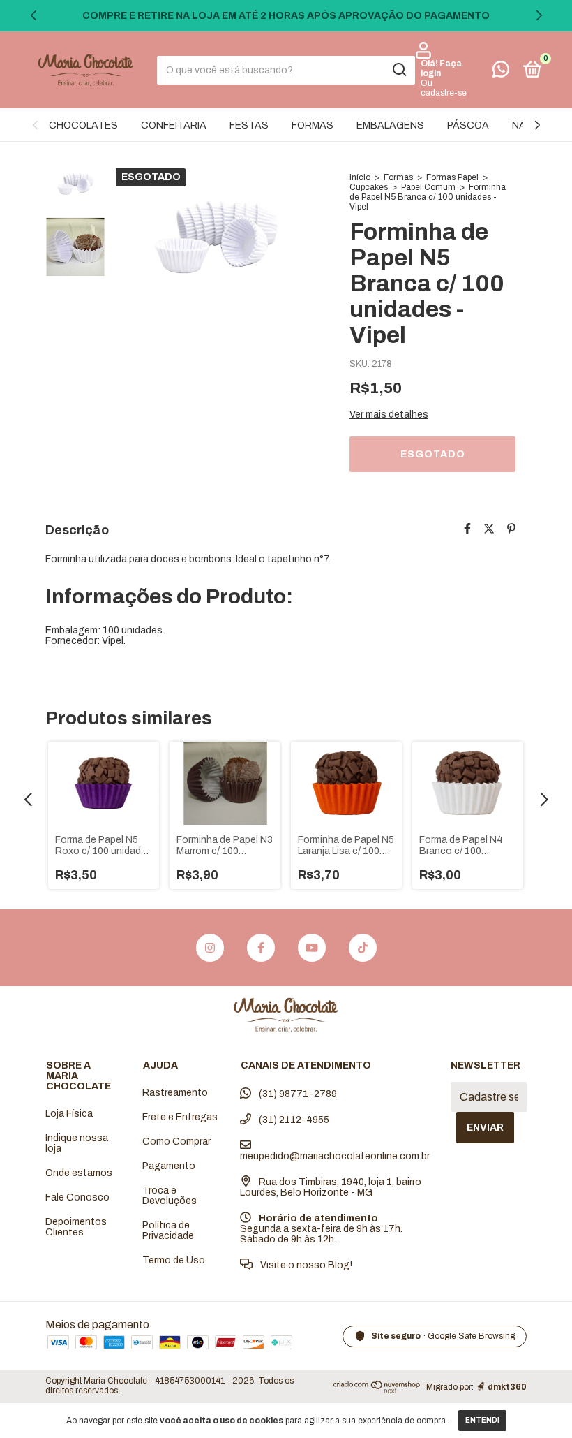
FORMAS (312, 125)
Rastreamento (175, 1092)
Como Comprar (176, 1141)
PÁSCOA (468, 125)
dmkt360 (507, 1387)
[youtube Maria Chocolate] (312, 948)
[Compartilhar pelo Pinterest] (511, 529)
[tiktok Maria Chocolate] (363, 948)
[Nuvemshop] (377, 1389)
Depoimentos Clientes (76, 1227)
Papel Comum (428, 187)
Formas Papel (452, 177)
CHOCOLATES (83, 125)
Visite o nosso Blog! (305, 1265)
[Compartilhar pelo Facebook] (467, 529)
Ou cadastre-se (444, 88)
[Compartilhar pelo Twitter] (489, 529)
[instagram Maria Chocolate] (210, 948)
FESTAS (249, 125)
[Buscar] (398, 69)
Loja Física (69, 1113)
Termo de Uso (173, 1260)
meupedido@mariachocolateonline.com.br (335, 1156)
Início (359, 177)
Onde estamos (78, 1173)
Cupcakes (368, 187)
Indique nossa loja (76, 1143)
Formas (398, 177)
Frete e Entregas (180, 1117)
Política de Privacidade (168, 1230)
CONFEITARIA (173, 125)
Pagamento (168, 1166)
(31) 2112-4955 (293, 1120)
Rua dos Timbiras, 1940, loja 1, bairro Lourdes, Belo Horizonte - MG (330, 1187)
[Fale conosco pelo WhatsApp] (501, 72)
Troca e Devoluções (169, 1195)
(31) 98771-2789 (297, 1094)
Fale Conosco (77, 1197)
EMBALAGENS (390, 125)
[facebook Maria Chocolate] (261, 948)
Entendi (482, 1420)
